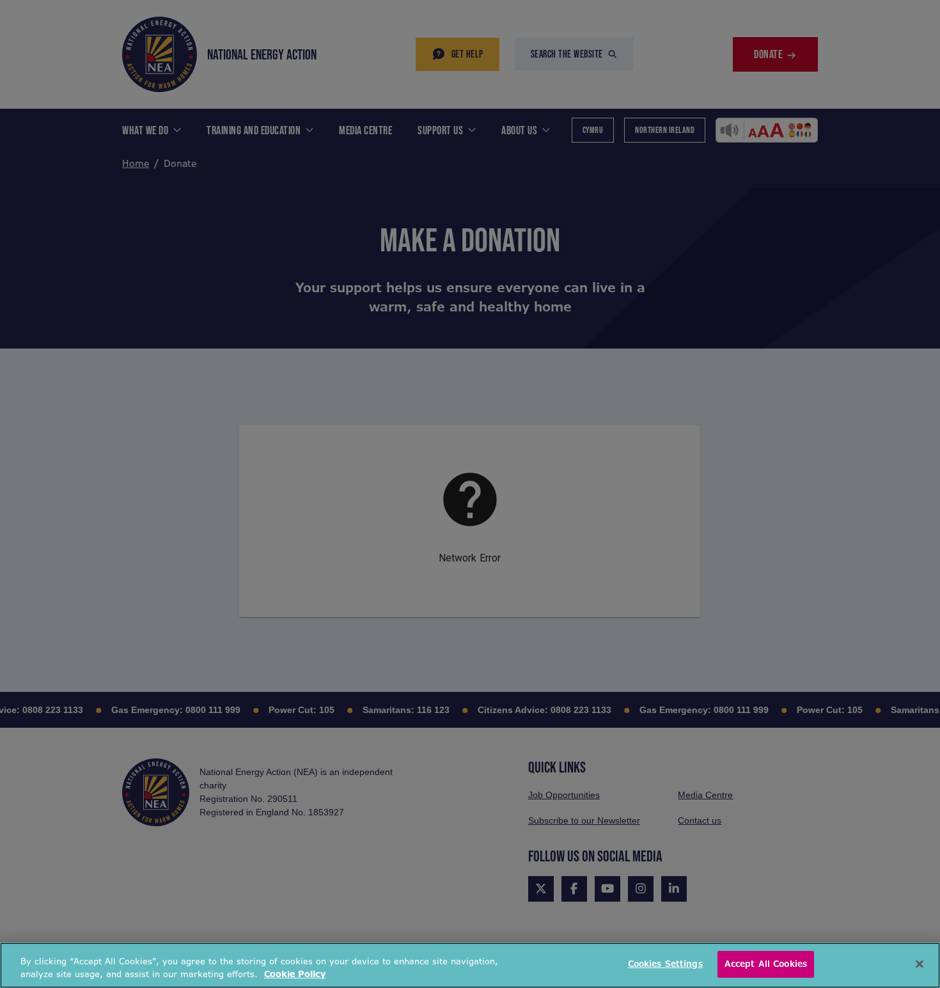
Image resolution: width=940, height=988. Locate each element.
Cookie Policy (294, 974)
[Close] (919, 964)
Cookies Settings (665, 964)
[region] (470, 965)
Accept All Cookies (766, 964)
